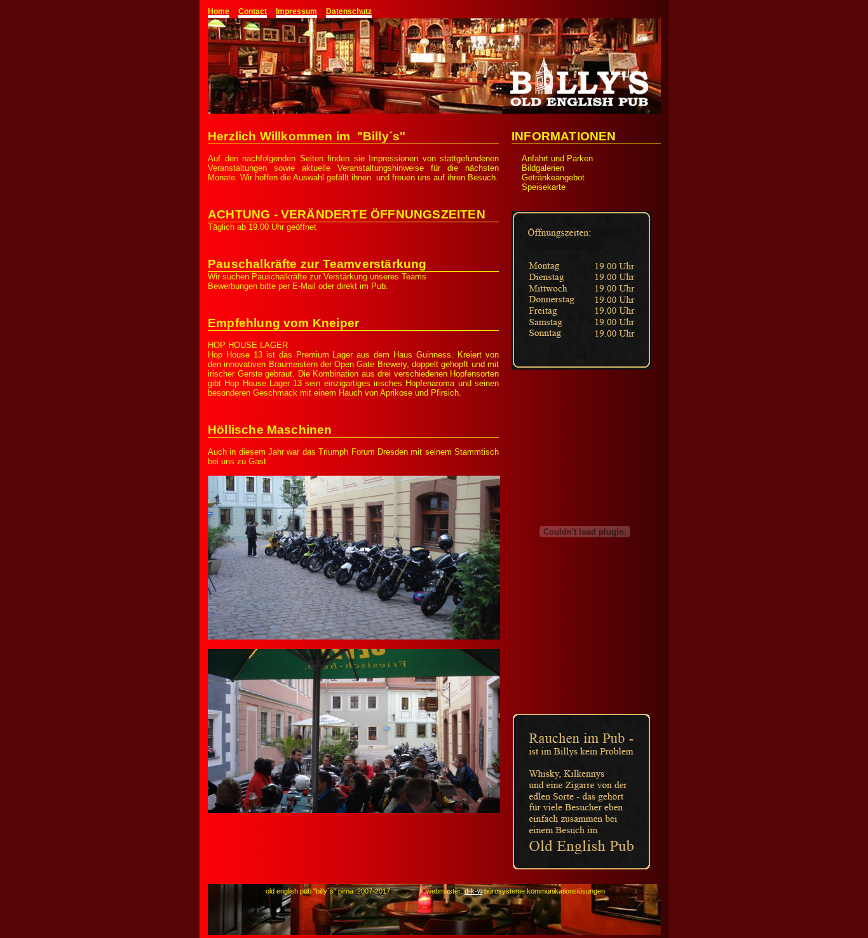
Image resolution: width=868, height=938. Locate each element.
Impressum (296, 11)
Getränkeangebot (553, 177)
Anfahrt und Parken (557, 158)
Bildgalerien (543, 168)
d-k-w (473, 891)
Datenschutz (349, 11)
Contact (252, 11)
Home (218, 11)
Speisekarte (544, 187)
